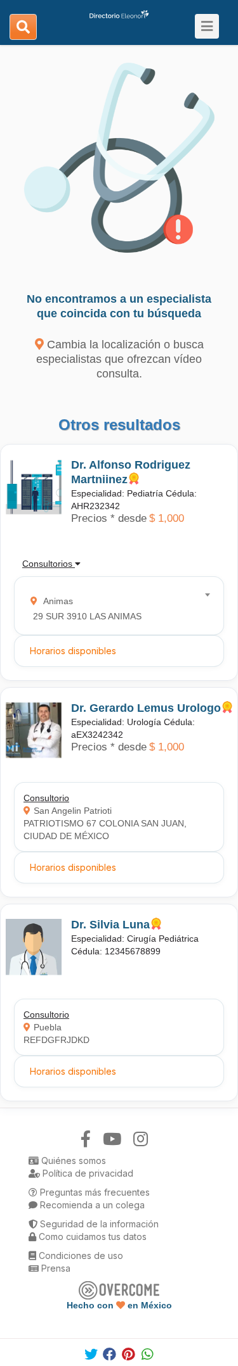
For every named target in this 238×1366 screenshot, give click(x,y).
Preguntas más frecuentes (93, 1192)
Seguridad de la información (98, 1223)
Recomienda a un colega (91, 1204)
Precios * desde (109, 518)
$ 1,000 (166, 518)
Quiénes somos (72, 1160)
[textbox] (114, 606)
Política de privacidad (86, 1173)
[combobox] (114, 606)
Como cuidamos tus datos (91, 1236)
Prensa (54, 1268)
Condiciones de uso (79, 1255)
